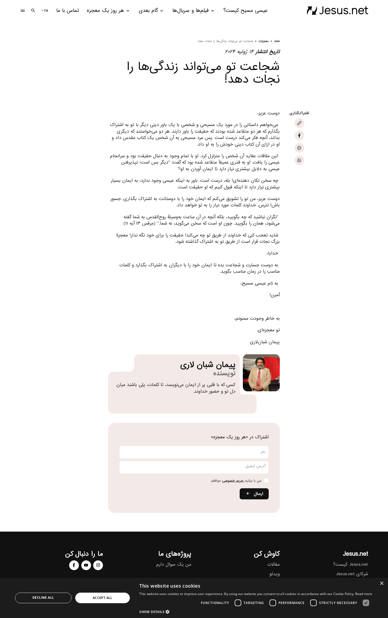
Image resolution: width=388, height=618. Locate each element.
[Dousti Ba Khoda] (337, 10)
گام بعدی (148, 10)
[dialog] (194, 598)
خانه (277, 41)
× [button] (382, 584)
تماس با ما (67, 10)
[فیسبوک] (299, 135)
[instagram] (98, 565)
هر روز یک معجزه (105, 10)
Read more (363, 594)
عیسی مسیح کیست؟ (245, 10)
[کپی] (299, 123)
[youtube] (86, 565)
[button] (255, 611)
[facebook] (74, 565)
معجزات (264, 41)
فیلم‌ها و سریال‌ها (190, 10)
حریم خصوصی (233, 481)
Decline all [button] (43, 597)
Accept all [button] (102, 598)
